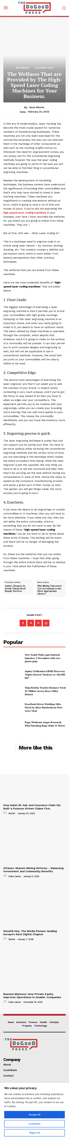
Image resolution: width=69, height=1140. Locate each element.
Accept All (34, 1114)
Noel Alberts (36, 107)
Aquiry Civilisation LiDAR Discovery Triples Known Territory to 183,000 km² (45, 674)
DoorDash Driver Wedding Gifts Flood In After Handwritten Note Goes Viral (43, 707)
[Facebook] (23, 623)
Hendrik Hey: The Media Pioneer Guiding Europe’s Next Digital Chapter (30, 932)
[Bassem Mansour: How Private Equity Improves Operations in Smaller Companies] (34, 968)
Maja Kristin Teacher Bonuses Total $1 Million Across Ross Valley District (45, 691)
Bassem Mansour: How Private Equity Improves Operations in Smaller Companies (32, 995)
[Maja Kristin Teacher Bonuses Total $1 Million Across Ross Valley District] (12, 691)
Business (22, 67)
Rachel (11, 813)
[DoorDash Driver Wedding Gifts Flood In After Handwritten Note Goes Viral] (12, 707)
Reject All (34, 1132)
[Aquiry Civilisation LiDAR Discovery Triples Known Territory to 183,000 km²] (12, 674)
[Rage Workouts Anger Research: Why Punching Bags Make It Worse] (12, 724)
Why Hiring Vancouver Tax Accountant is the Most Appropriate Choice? (49, 590)
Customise (34, 1123)
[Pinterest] (38, 623)
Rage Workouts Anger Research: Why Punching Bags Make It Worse (45, 724)
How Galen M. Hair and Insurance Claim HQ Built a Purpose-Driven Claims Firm (31, 807)
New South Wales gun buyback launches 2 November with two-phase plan (43, 658)
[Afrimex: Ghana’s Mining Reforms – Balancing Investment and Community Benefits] (34, 842)
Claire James (14, 876)
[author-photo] (5, 813)
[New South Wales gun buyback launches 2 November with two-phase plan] (12, 658)
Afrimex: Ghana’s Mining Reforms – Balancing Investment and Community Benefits (33, 870)
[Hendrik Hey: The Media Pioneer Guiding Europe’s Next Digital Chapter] (34, 905)
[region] (34, 1111)
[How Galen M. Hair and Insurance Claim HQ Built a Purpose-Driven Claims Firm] (34, 779)
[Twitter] (30, 623)
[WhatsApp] (46, 623)
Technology (44, 67)
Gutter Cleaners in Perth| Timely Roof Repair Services (15, 588)
